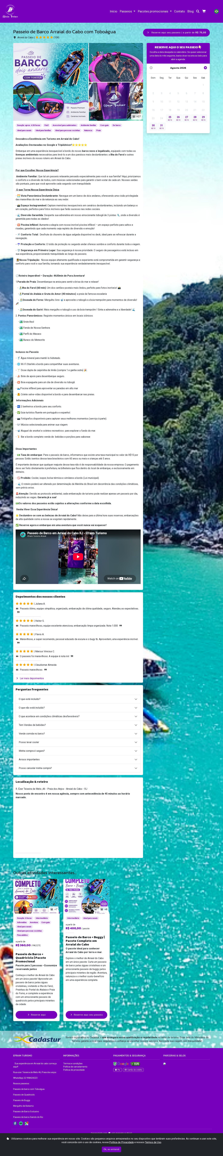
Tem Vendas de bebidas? (32, 725)
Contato (179, 11)
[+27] (50, 82)
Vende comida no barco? (32, 733)
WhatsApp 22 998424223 (25, 1078)
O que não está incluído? (32, 707)
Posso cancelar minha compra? (35, 768)
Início (113, 11)
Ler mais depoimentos (32, 678)
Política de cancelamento (75, 1066)
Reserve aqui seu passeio (88, 1014)
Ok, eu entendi (111, 1149)
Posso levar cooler (29, 742)
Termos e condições (73, 1063)
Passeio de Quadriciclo (24, 1094)
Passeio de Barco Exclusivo (26, 1111)
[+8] (86, 896)
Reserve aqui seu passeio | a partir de (178, 32)
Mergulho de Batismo (23, 1106)
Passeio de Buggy (22, 1100)
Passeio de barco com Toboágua (28, 1089)
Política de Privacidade (121, 1142)
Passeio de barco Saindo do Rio (28, 1117)
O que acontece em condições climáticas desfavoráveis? (49, 716)
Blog (190, 11)
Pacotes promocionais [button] (153, 11)
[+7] (36, 896)
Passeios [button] (126, 11)
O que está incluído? (29, 699)
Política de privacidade (74, 1070)
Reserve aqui (38, 1014)
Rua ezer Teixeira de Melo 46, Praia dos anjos (34, 1072)
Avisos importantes (29, 759)
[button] (216, 11)
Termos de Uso (153, 1142)
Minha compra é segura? (32, 750)
